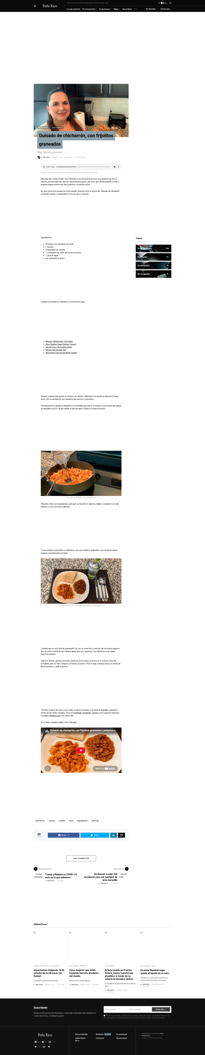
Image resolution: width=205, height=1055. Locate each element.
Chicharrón (39, 821)
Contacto (100, 1038)
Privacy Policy (157, 1038)
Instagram (86, 712)
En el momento (43, 127)
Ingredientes (82, 821)
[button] (35, 6)
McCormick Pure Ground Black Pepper (61, 352)
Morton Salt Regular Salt (56, 350)
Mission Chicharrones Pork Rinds (59, 341)
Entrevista (83, 966)
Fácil (71, 821)
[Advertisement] (102, 28)
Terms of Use (146, 1038)
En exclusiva (121, 1034)
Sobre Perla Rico (80, 1039)
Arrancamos (121, 1038)
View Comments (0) (81, 858)
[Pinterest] (49, 1046)
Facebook (77, 712)
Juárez (153, 966)
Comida (62, 821)
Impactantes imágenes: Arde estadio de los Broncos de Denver (49, 973)
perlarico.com (54, 715)
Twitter (95, 712)
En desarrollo (44, 966)
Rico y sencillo (57, 127)
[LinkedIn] (44, 1046)
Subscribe (160, 1009)
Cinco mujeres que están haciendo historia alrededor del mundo (84, 973)
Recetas (95, 821)
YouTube (152, 9)
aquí (74, 722)
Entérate (102, 1034)
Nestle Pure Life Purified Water (59, 347)
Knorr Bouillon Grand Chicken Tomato (61, 344)
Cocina (52, 821)
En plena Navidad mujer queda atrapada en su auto (154, 972)
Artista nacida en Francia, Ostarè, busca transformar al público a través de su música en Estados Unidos (119, 974)
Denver (36, 966)
